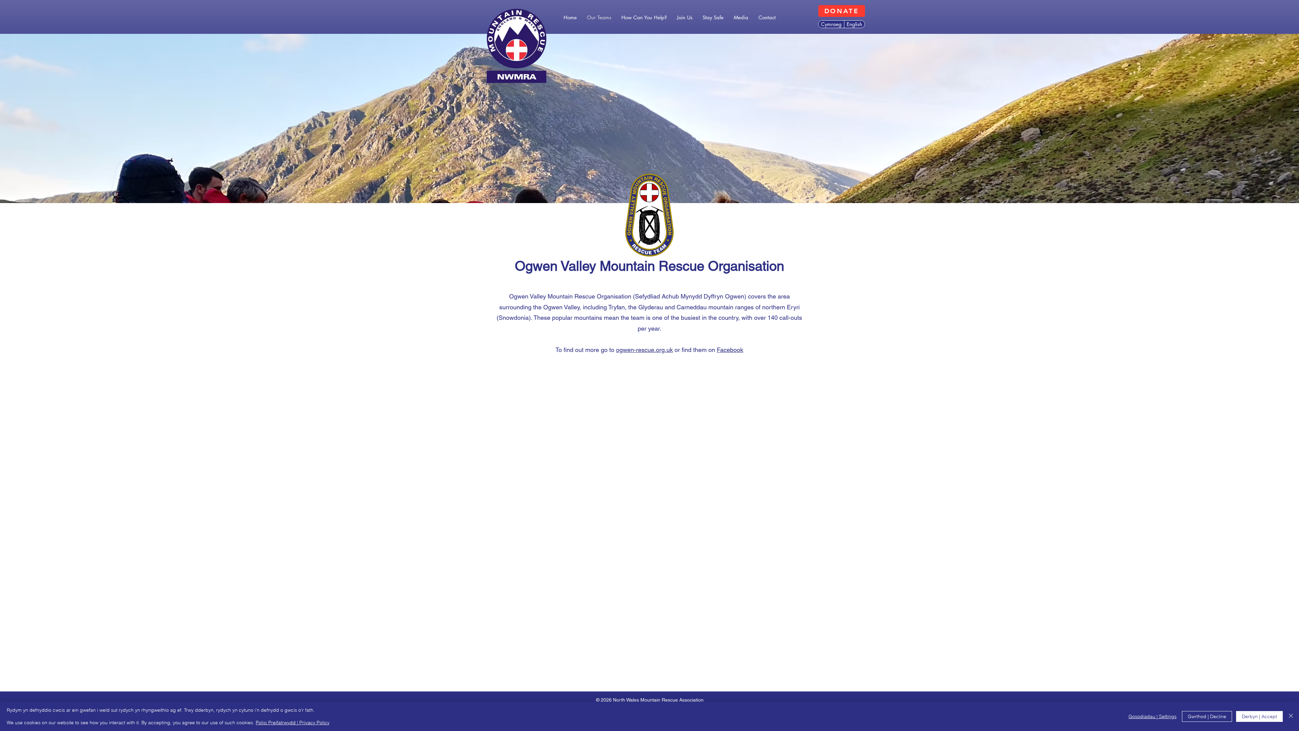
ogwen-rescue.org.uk (644, 349)
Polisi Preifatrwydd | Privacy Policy (292, 722)
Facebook (730, 349)
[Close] (1291, 716)
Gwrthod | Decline (1207, 716)
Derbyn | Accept (1259, 716)
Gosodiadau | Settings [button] (1153, 716)
